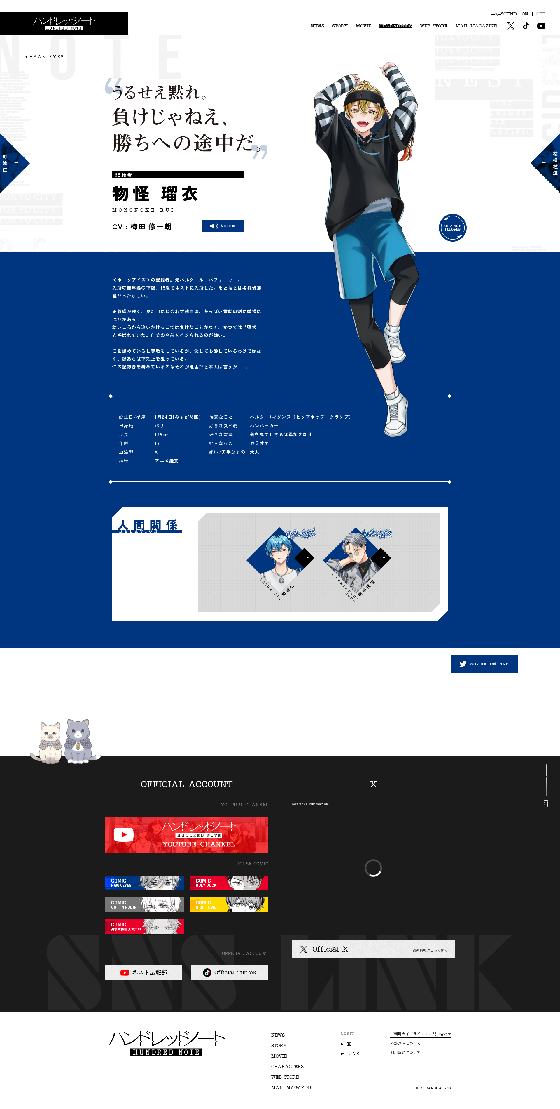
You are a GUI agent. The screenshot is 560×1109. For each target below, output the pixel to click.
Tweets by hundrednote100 (310, 804)
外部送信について (405, 1043)
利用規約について (405, 1052)
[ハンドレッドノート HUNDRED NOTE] (64, 23)
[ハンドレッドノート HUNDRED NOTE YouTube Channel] (186, 835)
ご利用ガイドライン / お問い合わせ (421, 1034)
